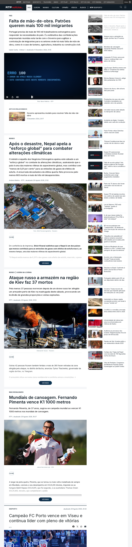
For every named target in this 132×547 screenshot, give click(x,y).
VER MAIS (45, 263)
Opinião (65, 7)
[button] (121, 7)
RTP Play (64, 2)
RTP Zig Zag (85, 2)
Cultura (55, 7)
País (29, 7)
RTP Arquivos (109, 2)
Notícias (26, 2)
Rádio (56, 2)
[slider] (52, 97)
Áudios (83, 7)
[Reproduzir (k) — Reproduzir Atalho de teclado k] (7, 97)
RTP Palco (74, 2)
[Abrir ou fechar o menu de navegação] (124, 7)
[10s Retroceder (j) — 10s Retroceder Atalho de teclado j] (12, 97)
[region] (45, 76)
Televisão (47, 2)
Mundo (46, 7)
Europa (37, 7)
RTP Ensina (97, 2)
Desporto (37, 2)
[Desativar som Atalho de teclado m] (17, 97)
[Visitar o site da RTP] (19, 2)
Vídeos (74, 7)
